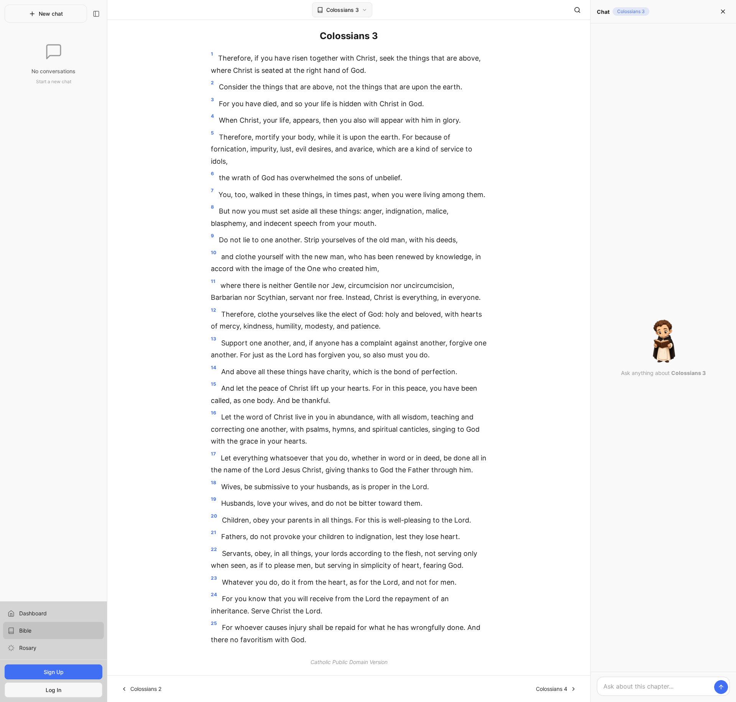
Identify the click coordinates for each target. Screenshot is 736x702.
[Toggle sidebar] (96, 14)
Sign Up (54, 672)
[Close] (723, 11)
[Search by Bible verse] (577, 10)
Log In (53, 690)
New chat (51, 13)
